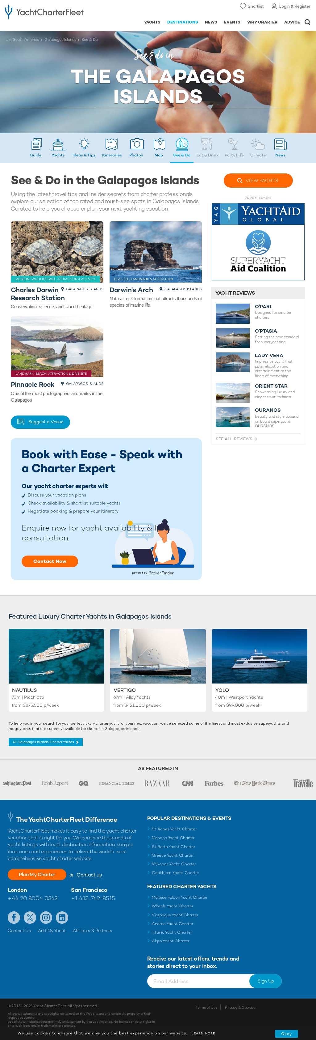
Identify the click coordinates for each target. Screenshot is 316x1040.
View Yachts (262, 180)
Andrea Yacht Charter (172, 923)
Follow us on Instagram (46, 917)
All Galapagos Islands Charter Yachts (43, 742)
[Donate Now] (258, 242)
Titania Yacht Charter (172, 932)
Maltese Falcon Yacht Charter (180, 897)
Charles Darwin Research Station (37, 294)
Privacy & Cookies (240, 1007)
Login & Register (294, 6)
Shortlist (256, 6)
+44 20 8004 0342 (33, 898)
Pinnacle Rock (33, 384)
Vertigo (125, 690)
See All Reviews (234, 438)
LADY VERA (269, 355)
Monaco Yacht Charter (173, 837)
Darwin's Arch (131, 290)
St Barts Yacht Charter (173, 846)
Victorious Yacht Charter (175, 915)
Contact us (89, 875)
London (17, 889)
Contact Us (19, 930)
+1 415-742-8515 (93, 898)
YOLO (222, 690)
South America (26, 39)
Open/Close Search (307, 22)
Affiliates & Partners (92, 930)
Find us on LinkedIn (62, 917)
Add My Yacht (51, 930)
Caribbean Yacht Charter (175, 872)
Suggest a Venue (46, 421)
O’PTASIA (266, 331)
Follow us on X (30, 917)
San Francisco (89, 889)
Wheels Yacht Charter (172, 906)
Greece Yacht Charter (173, 855)
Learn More (203, 1033)
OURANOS (268, 410)
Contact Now (49, 561)
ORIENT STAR (271, 386)
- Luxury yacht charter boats (44, 11)
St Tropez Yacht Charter (174, 829)
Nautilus (24, 690)
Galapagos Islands (60, 39)
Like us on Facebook (14, 917)
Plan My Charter (37, 874)
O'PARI (263, 306)
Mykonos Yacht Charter (174, 864)
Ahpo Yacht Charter (170, 941)
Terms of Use (206, 1007)
